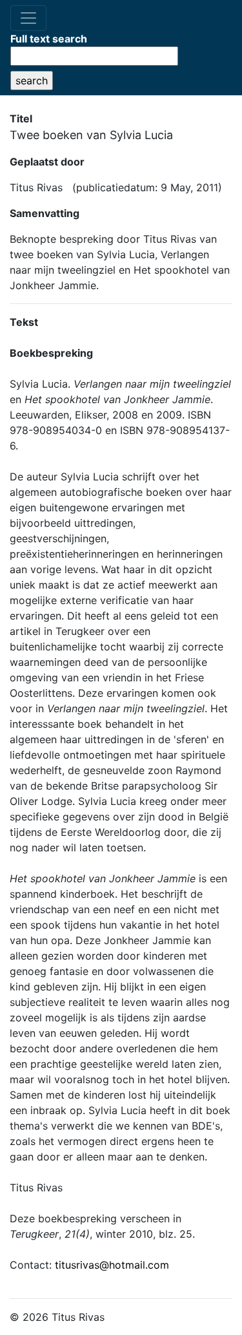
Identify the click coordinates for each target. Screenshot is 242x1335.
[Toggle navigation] (28, 18)
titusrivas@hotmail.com (112, 1264)
